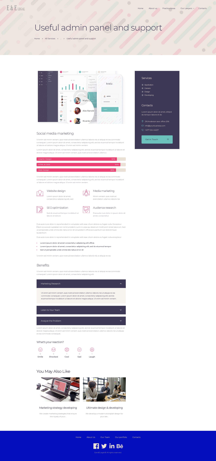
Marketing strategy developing (58, 407)
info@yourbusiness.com (155, 126)
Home (37, 39)
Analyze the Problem (51, 321)
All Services (50, 39)
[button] (81, 283)
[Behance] (120, 446)
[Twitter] (104, 446)
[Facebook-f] (96, 446)
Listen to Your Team (50, 310)
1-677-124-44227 (152, 130)
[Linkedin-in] (112, 446)
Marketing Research (50, 283)
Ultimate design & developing (104, 407)
